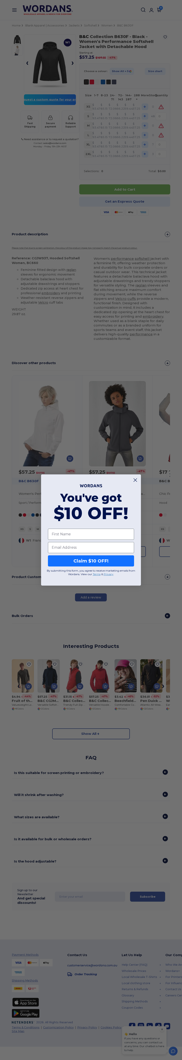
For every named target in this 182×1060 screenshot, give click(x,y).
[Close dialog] (135, 480)
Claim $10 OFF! (91, 561)
